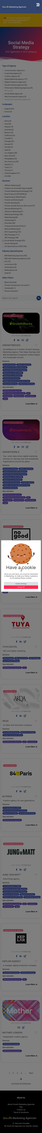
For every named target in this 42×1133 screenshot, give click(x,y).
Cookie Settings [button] (21, 584)
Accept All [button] (21, 587)
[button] (38, 8)
